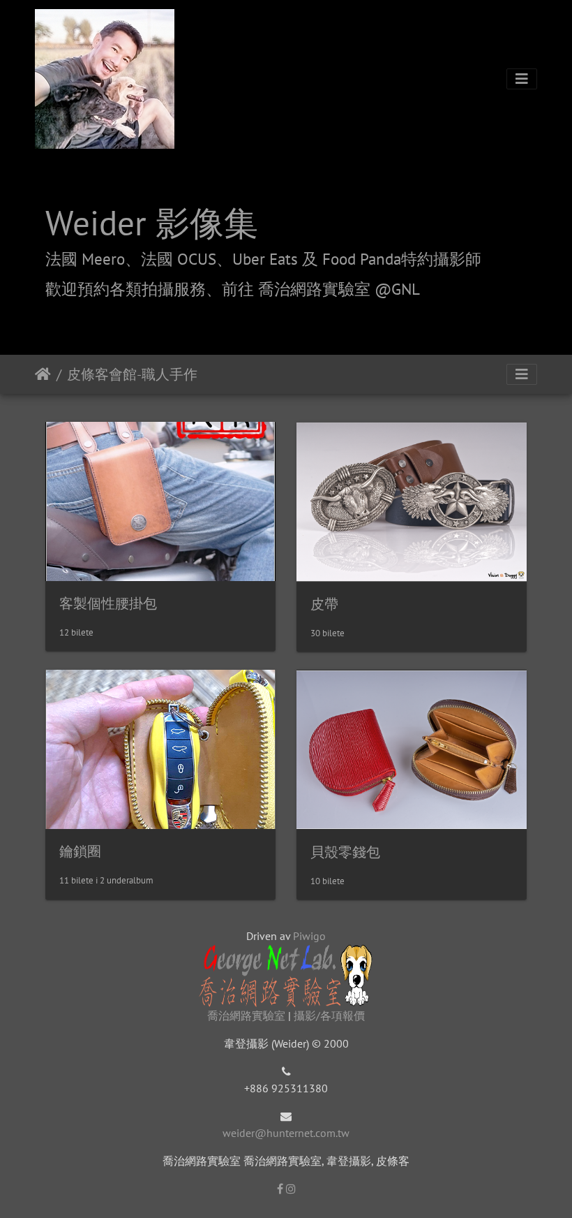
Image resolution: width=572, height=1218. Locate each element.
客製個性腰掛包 (108, 603)
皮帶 (324, 604)
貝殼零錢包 (345, 852)
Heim (43, 374)
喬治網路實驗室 (246, 1015)
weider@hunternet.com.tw (286, 1133)
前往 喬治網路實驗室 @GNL (321, 289)
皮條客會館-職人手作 (132, 374)
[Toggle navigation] (521, 78)
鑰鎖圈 (80, 851)
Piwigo (309, 936)
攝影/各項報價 (329, 1015)
